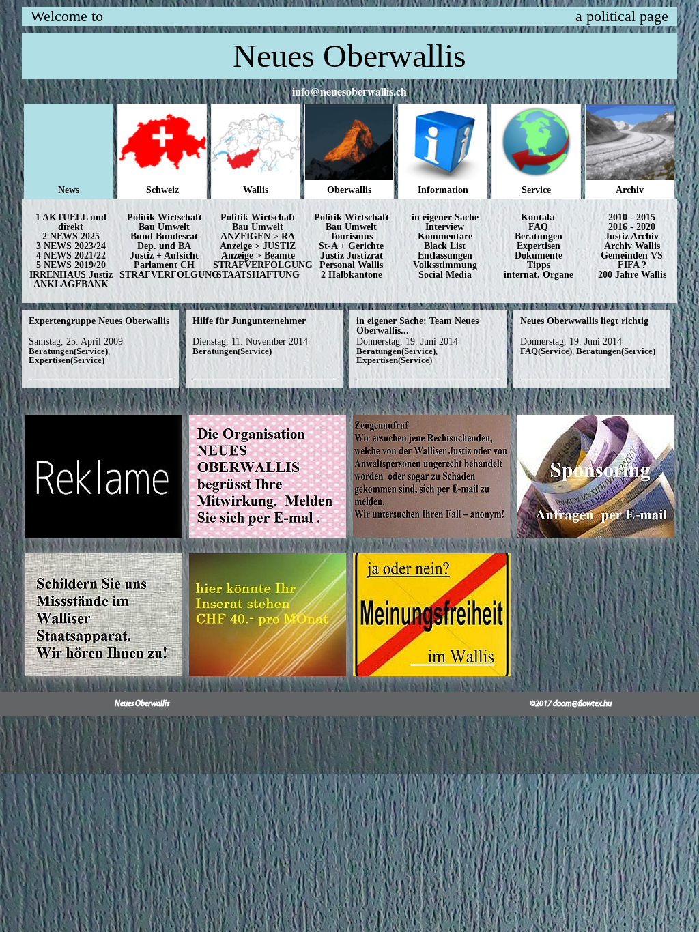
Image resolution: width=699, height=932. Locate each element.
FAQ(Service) (546, 351)
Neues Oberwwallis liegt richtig (584, 321)
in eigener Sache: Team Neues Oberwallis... (417, 326)
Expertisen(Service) (66, 360)
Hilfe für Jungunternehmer (249, 321)
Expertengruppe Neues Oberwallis (99, 321)
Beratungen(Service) (68, 351)
